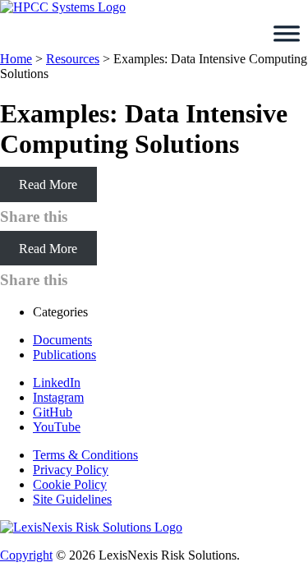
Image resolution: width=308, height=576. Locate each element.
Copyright (26, 555)
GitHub (52, 412)
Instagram (58, 397)
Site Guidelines (72, 499)
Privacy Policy (70, 470)
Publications (64, 355)
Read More (48, 184)
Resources (72, 59)
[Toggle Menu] (287, 33)
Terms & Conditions (85, 455)
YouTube (56, 427)
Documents (62, 340)
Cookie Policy (70, 484)
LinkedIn (56, 382)
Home (16, 59)
